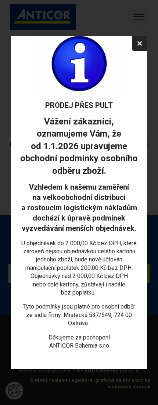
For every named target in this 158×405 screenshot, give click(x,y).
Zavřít (139, 43)
